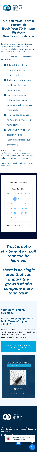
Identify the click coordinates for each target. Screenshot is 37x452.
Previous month (6, 189)
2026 (22, 189)
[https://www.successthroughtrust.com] (13, 7)
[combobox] (18, 225)
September (15, 189)
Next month (30, 189)
